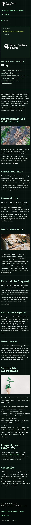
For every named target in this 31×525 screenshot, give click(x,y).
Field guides (5, 14)
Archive (21, 10)
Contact (3, 515)
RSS (8, 515)
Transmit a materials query (9, 511)
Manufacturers (14, 10)
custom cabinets (14, 454)
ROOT (2, 20)
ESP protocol (5, 10)
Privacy (21, 511)
